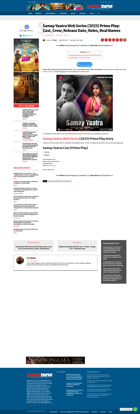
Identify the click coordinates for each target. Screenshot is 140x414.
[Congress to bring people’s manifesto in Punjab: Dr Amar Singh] (17, 125)
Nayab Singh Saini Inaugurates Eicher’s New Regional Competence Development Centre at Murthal (26, 222)
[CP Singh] (44, 40)
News (24, 119)
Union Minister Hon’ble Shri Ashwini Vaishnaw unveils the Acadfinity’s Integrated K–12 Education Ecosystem (30, 156)
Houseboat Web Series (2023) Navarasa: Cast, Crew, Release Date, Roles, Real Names (33, 248)
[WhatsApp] (112, 2)
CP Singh (54, 40)
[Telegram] (124, 40)
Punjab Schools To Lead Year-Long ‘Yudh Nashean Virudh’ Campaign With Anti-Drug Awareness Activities (30, 113)
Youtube (106, 45)
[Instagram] (101, 2)
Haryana (16, 226)
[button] (99, 13)
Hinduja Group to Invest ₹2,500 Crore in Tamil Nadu (26, 230)
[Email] (117, 40)
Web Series (59, 35)
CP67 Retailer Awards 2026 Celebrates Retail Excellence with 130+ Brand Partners (30, 146)
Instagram (74, 45)
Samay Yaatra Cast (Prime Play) (79, 57)
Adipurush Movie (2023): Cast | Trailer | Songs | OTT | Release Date (77, 248)
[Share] (108, 2)
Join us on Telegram (85, 65)
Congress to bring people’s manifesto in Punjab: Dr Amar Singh (30, 124)
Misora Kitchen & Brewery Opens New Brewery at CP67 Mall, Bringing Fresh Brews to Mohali (26, 214)
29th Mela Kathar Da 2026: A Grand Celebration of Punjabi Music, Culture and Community (30, 135)
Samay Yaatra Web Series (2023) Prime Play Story (84, 55)
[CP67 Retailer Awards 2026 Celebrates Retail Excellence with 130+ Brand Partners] (17, 146)
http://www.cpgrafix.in (32, 261)
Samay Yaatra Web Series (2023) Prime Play (59, 181)
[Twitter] (110, 2)
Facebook (83, 45)
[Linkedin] (103, 2)
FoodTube (17, 218)
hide (87, 52)
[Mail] (105, 2)
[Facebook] (99, 2)
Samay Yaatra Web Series (61, 139)
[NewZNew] (100, 7)
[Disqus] (55, 294)
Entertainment (28, 140)
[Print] (121, 40)
